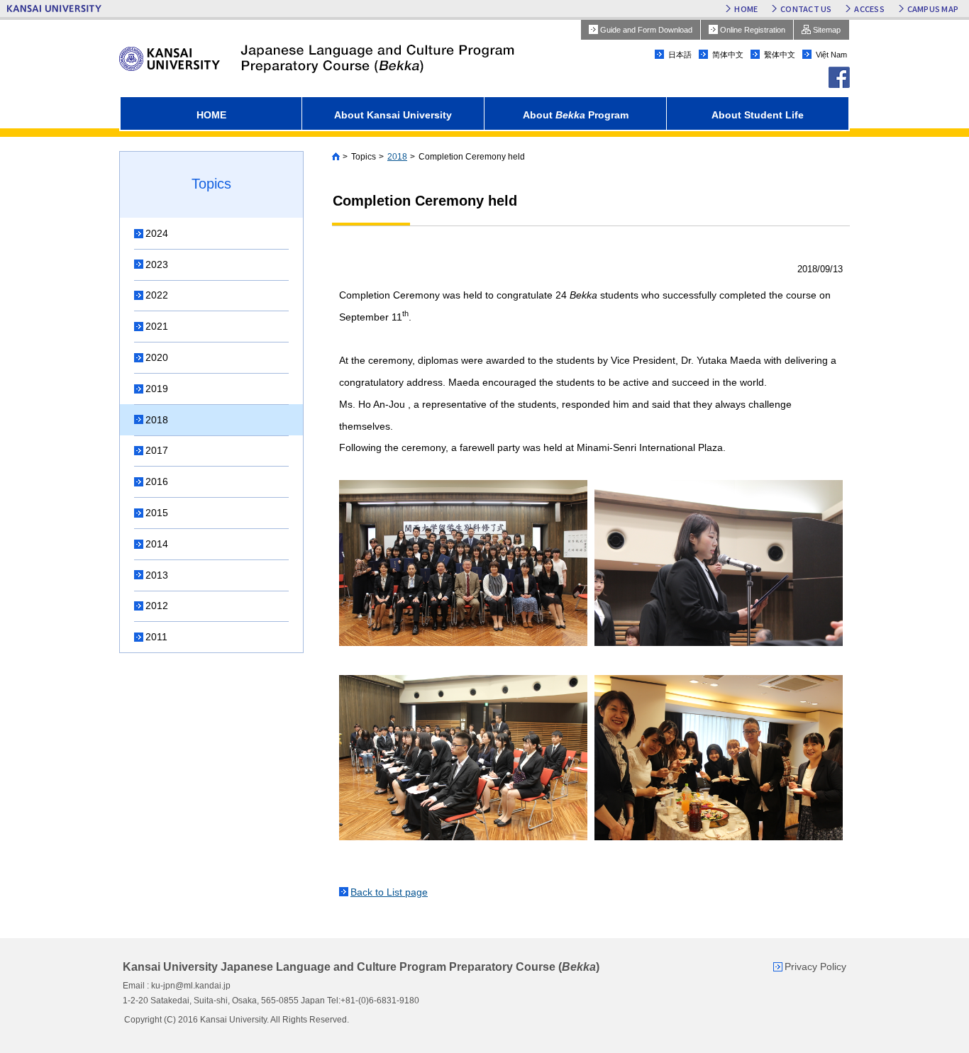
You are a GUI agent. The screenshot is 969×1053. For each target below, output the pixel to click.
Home (336, 157)
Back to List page (389, 892)
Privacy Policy (815, 966)
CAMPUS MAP (932, 8)
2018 (397, 157)
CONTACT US (805, 8)
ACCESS (869, 8)
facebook (839, 77)
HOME (746, 8)
